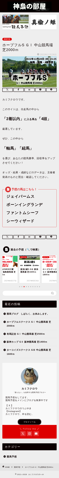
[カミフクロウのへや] (29, 9)
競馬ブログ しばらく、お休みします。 (28, 314)
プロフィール (29, 422)
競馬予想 (7, 39)
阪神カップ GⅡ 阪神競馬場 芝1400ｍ (27, 342)
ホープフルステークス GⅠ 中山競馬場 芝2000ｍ (29, 324)
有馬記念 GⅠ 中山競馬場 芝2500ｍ (26, 334)
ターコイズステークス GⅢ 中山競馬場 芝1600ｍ (29, 352)
